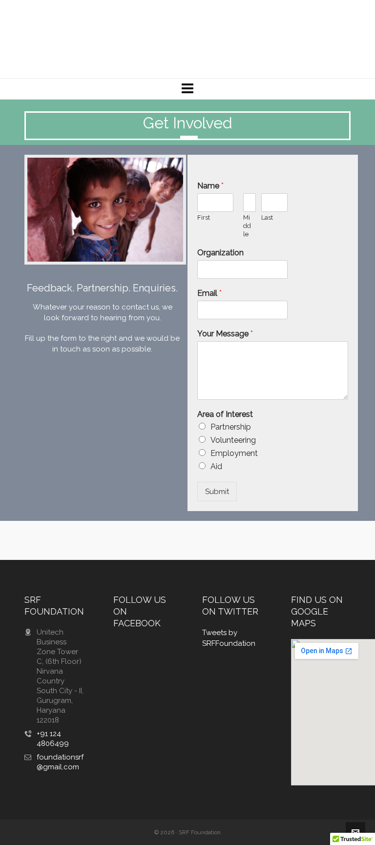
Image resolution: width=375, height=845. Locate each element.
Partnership (230, 427)
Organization (220, 252)
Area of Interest (225, 414)
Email (209, 293)
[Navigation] (187, 89)
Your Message (225, 333)
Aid (216, 466)
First (203, 217)
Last (267, 217)
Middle (247, 226)
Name (210, 185)
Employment (234, 453)
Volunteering (233, 440)
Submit (217, 491)
